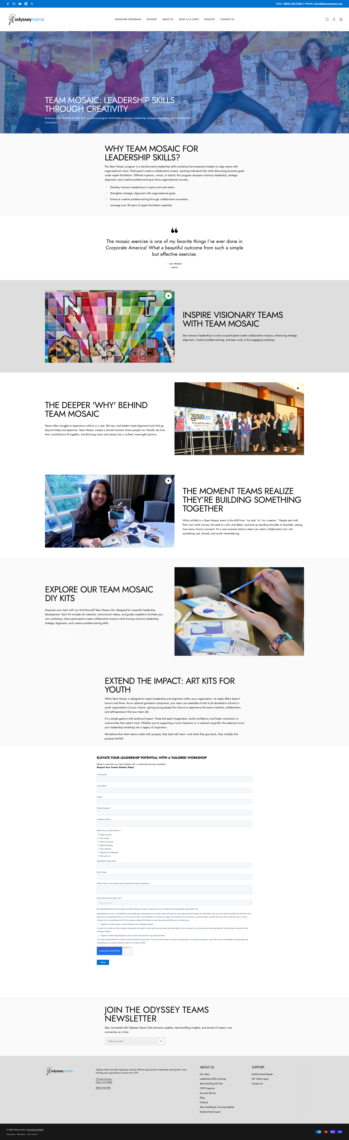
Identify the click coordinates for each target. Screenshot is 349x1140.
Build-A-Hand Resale (262, 1074)
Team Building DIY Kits (211, 1083)
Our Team (205, 1074)
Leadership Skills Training (213, 1078)
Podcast (204, 1102)
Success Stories (208, 1093)
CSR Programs (207, 1088)
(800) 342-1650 (103, 1087)
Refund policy (21, 1134)
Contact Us (257, 1083)
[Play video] (109, 326)
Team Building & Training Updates (217, 1107)
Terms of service (32, 1134)
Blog (202, 1097)
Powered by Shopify (35, 1129)
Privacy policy (11, 1134)
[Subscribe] (161, 1041)
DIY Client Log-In (260, 1078)
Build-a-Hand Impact (210, 1111)
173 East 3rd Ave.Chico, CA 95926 (104, 1080)
